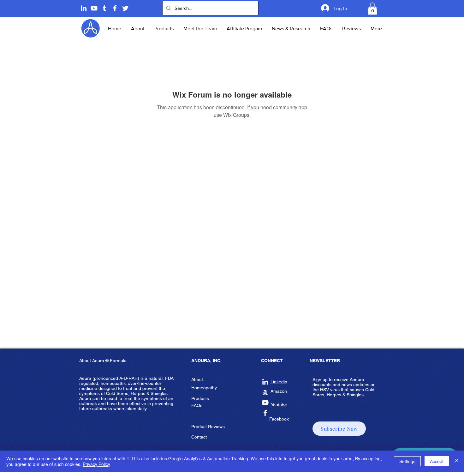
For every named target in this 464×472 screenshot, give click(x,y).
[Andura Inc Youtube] (265, 402)
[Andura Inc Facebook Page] (115, 8)
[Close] (456, 461)
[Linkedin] (84, 8)
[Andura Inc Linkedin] (265, 382)
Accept (436, 461)
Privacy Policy (96, 464)
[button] (372, 9)
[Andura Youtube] (94, 8)
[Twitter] (125, 8)
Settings (407, 461)
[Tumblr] (104, 8)
